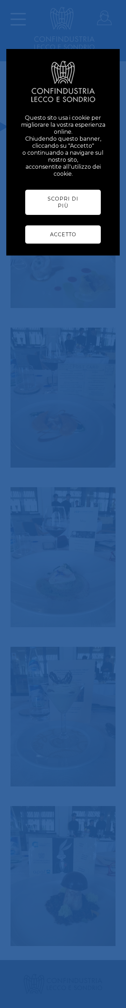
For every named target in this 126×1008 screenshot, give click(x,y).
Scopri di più (63, 202)
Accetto (63, 234)
